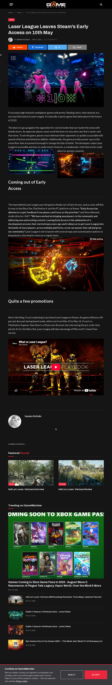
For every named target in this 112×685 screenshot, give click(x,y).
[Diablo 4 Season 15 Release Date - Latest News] (15, 615)
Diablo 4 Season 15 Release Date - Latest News (48, 612)
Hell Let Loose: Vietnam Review (75, 489)
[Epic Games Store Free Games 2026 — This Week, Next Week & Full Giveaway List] (15, 645)
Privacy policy (22, 681)
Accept (96, 675)
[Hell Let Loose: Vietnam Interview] (31, 473)
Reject (72, 675)
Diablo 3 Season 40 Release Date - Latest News (48, 626)
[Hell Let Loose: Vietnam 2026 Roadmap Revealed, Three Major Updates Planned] (15, 600)
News (11, 20)
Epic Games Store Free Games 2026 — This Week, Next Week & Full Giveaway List (64, 641)
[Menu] (11, 4)
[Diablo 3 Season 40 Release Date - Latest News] (15, 630)
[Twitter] (56, 429)
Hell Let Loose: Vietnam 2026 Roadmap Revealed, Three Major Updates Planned (63, 597)
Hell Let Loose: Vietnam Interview (26, 489)
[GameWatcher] (56, 4)
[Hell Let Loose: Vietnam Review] (81, 473)
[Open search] (100, 4)
